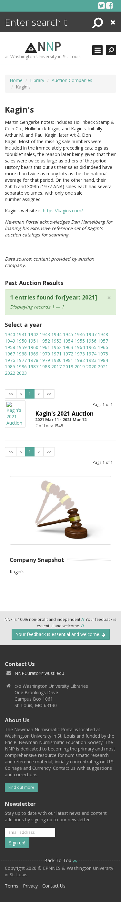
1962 (56, 347)
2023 (21, 373)
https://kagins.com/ (63, 210)
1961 (45, 347)
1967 (10, 354)
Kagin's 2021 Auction (64, 413)
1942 (33, 334)
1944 (56, 334)
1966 (103, 347)
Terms (11, 886)
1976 (10, 360)
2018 (68, 367)
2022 (10, 373)
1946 (80, 334)
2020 (91, 367)
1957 (103, 341)
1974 (91, 354)
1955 (80, 341)
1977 (21, 360)
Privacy (30, 886)
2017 (56, 367)
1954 (68, 341)
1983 (91, 360)
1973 (80, 354)
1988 (45, 367)
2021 (103, 367)
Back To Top (58, 860)
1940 (10, 334)
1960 (33, 347)
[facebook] (109, 5)
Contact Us (54, 886)
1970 (45, 354)
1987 (33, 367)
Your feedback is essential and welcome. (59, 634)
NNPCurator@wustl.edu (39, 673)
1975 (103, 354)
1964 (80, 347)
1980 (56, 360)
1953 (56, 341)
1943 (45, 334)
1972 (68, 354)
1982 (80, 360)
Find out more (21, 787)
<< (10, 394)
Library (37, 80)
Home (16, 80)
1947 (91, 334)
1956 (91, 341)
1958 (10, 347)
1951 (33, 341)
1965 (91, 347)
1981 (68, 360)
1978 (33, 360)
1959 (21, 347)
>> (49, 394)
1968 (21, 354)
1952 (45, 341)
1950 (21, 341)
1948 (103, 334)
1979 (45, 360)
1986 (21, 367)
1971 (56, 354)
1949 (10, 341)
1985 (10, 367)
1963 (68, 347)
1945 (68, 334)
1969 (33, 354)
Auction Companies (72, 80)
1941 (21, 334)
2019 (80, 367)
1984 (103, 360)
